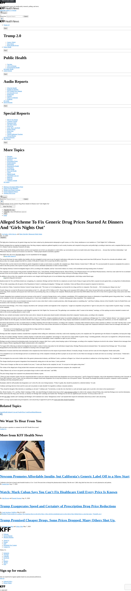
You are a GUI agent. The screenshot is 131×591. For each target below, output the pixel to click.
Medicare (9, 177)
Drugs (30, 412)
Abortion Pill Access (9, 193)
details (44, 254)
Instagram (6, 553)
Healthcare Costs (12, 158)
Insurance (10, 159)
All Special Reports (9, 137)
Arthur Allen (19, 526)
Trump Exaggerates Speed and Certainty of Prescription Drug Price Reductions (58, 506)
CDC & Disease (11, 66)
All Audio (6, 101)
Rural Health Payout (13, 45)
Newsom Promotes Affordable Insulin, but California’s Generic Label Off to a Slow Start (64, 476)
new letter (7, 396)
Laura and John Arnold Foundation (64, 399)
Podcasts (6, 534)
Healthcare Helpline (12, 89)
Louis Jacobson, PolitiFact (9, 512)
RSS (5, 564)
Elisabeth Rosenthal (7, 526)
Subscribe (3, 10)
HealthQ (9, 96)
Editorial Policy (8, 581)
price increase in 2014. (71, 392)
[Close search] (2, 18)
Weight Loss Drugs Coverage (12, 190)
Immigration (10, 164)
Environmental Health (13, 67)
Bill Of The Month (12, 120)
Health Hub (10, 94)
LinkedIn (6, 556)
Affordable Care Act (13, 175)
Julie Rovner (5, 498)
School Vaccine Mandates (11, 188)
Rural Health (10, 169)
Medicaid (9, 179)
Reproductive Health (13, 166)
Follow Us (9, 10)
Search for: (3, 16)
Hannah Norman (16, 498)
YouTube (6, 554)
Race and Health (11, 171)
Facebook (6, 558)
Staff (5, 543)
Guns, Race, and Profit (13, 128)
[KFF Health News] (9, 9)
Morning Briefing (8, 537)
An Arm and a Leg (12, 93)
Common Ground (12, 121)
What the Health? (12, 88)
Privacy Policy (8, 583)
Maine (33, 412)
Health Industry (11, 163)
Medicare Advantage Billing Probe (13, 187)
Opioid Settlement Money (11, 191)
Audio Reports (8, 71)
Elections (9, 156)
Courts (2, 412)
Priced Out (10, 126)
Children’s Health (12, 180)
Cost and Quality (17, 412)
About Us (6, 540)
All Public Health (8, 69)
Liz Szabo (5, 234)
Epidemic (9, 99)
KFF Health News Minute (14, 91)
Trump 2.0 (6, 25)
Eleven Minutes (11, 136)
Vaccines (9, 64)
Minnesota (38, 412)
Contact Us (3, 429)
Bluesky (6, 561)
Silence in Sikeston (12, 97)
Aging (9, 172)
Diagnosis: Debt (11, 123)
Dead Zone (10, 131)
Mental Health (11, 174)
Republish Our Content (10, 545)
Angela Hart (5, 484)
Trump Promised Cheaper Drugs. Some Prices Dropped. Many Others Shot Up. (57, 520)
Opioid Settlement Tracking (15, 134)
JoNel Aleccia (12, 234)
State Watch (10, 44)
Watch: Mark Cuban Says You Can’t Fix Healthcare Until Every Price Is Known (58, 492)
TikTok (6, 562)
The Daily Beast (20, 254)
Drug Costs (25, 412)
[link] (3, 237)
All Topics (6, 182)
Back (5, 28)
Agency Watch (11, 42)
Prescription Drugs (12, 161)
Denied (9, 132)
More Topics (7, 139)
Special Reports (8, 102)
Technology (10, 167)
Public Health (7, 47)
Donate (14, 10)
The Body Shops (12, 124)
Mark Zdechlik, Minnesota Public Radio (30, 234)
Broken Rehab (11, 129)
